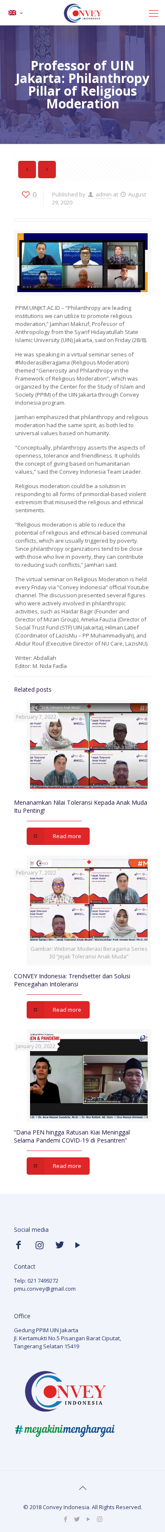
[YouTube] (88, 1519)
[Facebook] (65, 1519)
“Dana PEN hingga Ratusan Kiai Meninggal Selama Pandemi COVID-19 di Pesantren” (72, 1136)
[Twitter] (76, 1519)
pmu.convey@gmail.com (45, 1288)
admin (104, 194)
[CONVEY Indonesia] (82, 12)
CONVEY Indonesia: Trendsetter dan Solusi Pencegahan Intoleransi (72, 980)
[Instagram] (99, 1519)
